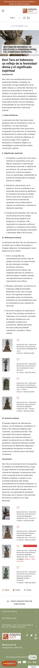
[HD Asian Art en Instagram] (36, 638)
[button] (18, 340)
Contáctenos (9, 612)
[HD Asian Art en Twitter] (31, 635)
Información (9, 618)
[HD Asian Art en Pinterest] (36, 635)
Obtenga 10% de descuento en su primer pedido (17, 626)
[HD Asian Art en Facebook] (27, 635)
